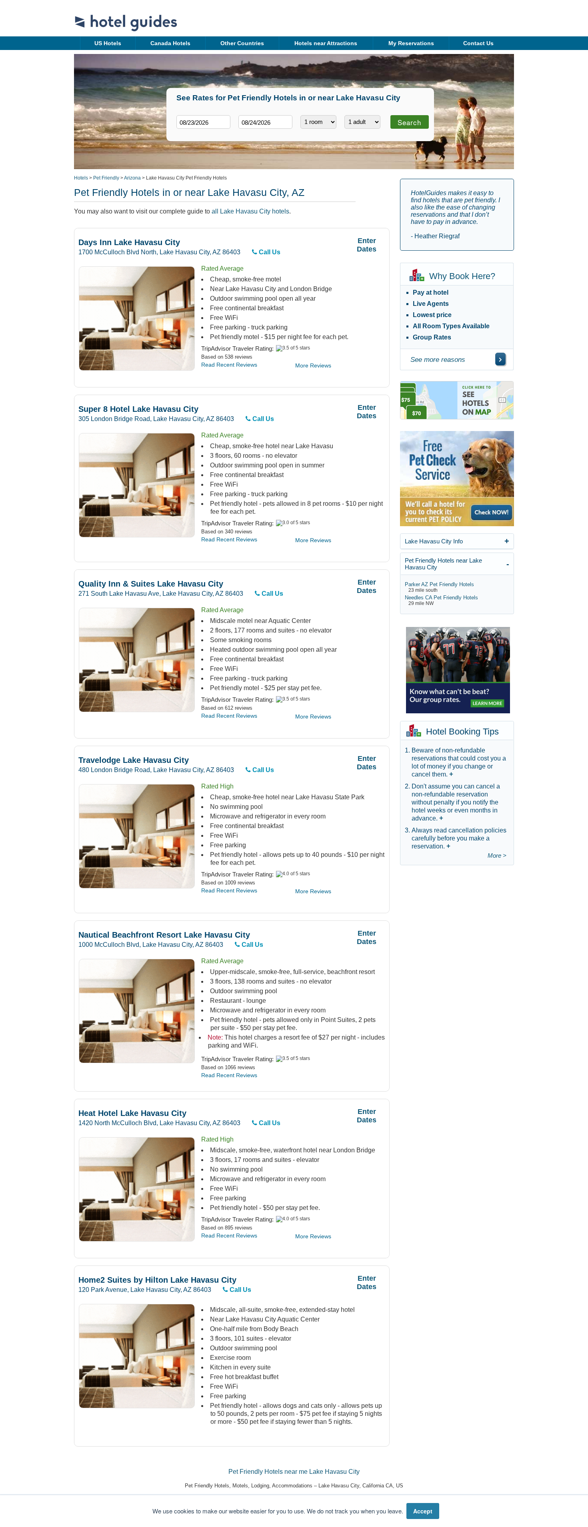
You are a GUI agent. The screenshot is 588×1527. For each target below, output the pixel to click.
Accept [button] (422, 1511)
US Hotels (107, 43)
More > (497, 855)
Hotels (81, 178)
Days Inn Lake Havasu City (129, 242)
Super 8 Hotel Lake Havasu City (138, 409)
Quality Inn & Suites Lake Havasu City (150, 584)
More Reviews (313, 365)
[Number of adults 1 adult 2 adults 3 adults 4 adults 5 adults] (362, 122)
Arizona (132, 178)
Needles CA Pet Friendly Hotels (441, 598)
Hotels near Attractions (325, 43)
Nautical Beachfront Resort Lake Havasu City (164, 935)
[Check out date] (265, 122)
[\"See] (500, 359)
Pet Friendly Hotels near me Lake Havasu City (294, 1471)
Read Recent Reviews (229, 364)
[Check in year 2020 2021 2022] (188, 135)
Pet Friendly (106, 178)
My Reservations (411, 43)
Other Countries (242, 43)
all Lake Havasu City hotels (250, 211)
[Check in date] (203, 122)
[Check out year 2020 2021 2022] (250, 135)
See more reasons (437, 359)
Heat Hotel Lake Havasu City (132, 1113)
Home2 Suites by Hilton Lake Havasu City (157, 1280)
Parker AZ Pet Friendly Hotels (439, 584)
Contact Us (478, 43)
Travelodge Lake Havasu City (133, 760)
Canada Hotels (170, 43)
